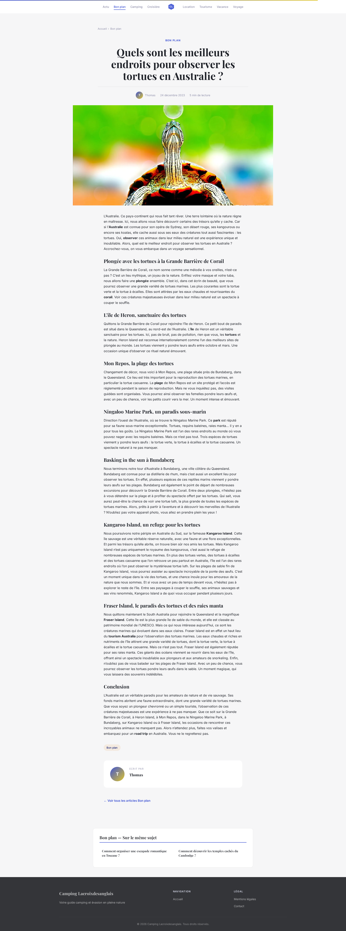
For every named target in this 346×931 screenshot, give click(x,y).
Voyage (238, 6)
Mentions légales (245, 899)
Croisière (153, 6)
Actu (106, 6)
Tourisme (205, 6)
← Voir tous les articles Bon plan (127, 801)
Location (189, 6)
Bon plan (120, 6)
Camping (136, 6)
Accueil (102, 28)
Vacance (222, 6)
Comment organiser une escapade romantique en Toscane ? (134, 853)
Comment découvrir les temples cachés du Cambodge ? (208, 853)
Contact (239, 906)
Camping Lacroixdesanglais (86, 893)
